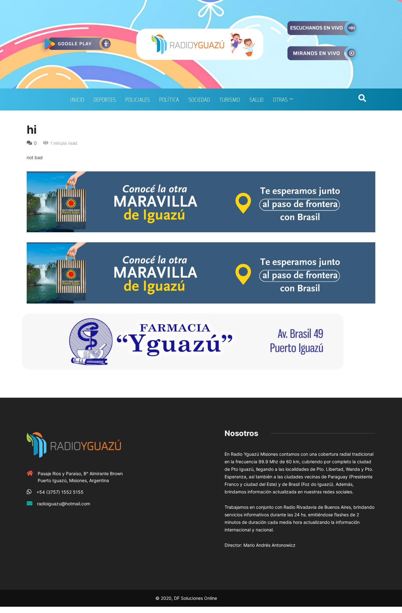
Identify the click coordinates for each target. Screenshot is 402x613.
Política (169, 99)
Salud (256, 99)
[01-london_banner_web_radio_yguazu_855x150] (201, 201)
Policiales (137, 99)
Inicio (77, 99)
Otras (280, 99)
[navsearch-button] (362, 99)
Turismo (229, 99)
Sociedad (199, 99)
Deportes (105, 99)
